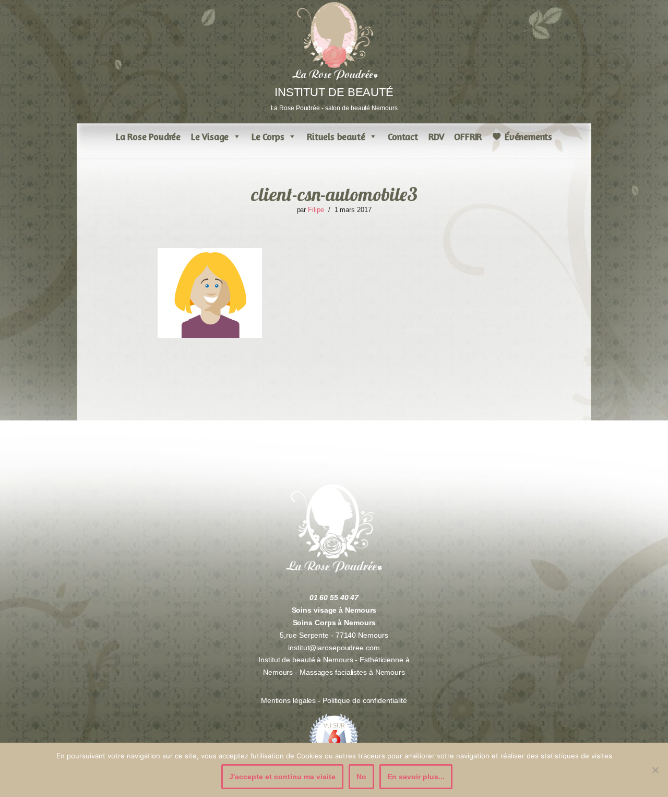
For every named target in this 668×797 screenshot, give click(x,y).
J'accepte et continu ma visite (282, 776)
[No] (655, 770)
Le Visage (210, 136)
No (361, 776)
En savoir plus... (416, 776)
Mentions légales (289, 700)
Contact (403, 136)
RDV (436, 136)
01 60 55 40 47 (334, 597)
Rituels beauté (336, 136)
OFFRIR (468, 136)
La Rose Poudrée (148, 136)
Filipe (316, 210)
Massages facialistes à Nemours (352, 672)
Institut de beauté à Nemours (305, 659)
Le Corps (268, 136)
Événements (528, 136)
